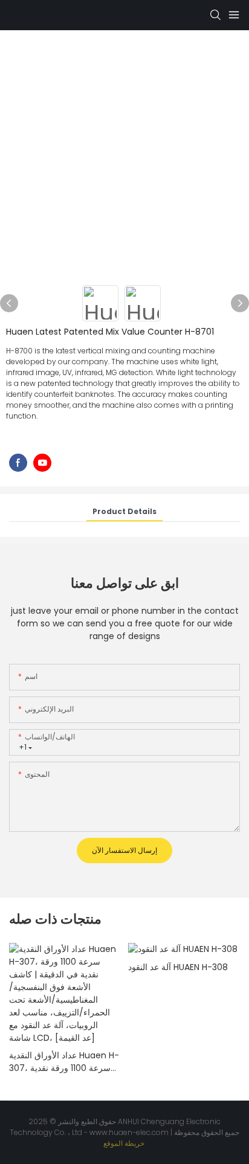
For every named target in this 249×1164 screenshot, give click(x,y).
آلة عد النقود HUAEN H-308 (178, 967)
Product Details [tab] (124, 511)
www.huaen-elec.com (129, 1132)
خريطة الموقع (124, 1143)
